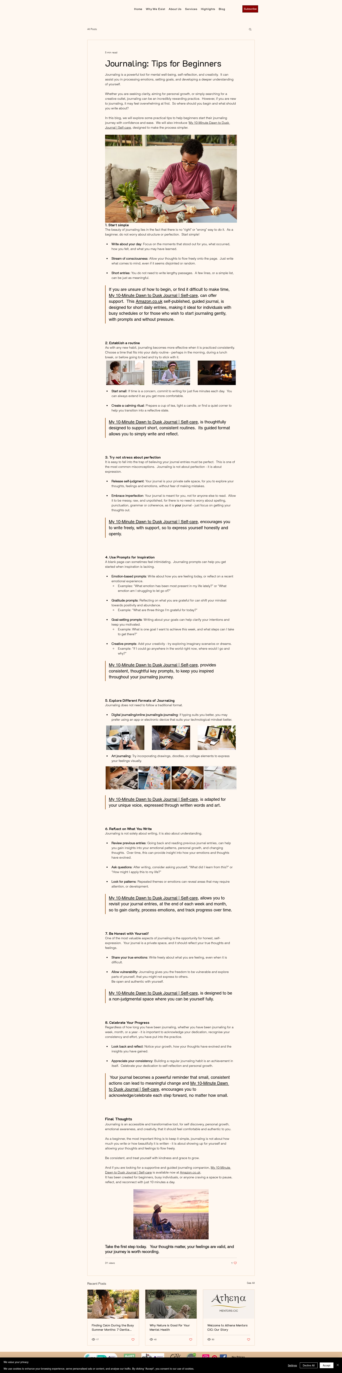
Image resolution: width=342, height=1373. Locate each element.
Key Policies (238, 1357)
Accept (326, 1365)
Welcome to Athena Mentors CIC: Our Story (227, 1327)
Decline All (309, 1365)
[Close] (338, 1365)
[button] (250, 29)
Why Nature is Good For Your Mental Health (170, 1327)
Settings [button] (292, 1365)
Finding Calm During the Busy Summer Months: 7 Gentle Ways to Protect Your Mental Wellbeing (113, 1327)
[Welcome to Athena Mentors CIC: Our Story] (229, 1304)
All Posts (92, 29)
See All (251, 1282)
